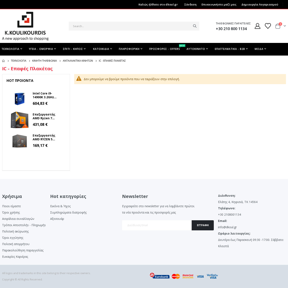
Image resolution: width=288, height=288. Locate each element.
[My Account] (257, 26)
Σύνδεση (190, 4)
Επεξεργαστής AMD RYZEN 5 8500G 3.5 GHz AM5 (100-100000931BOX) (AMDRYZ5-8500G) (47, 137)
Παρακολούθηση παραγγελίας (22, 250)
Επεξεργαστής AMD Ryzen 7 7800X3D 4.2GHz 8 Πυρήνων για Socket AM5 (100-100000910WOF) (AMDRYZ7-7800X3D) (46, 116)
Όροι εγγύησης (12, 238)
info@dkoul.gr (227, 227)
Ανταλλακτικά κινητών (78, 61)
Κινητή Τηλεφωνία (44, 61)
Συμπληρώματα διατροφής (68, 212)
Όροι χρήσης (11, 212)
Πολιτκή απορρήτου (16, 244)
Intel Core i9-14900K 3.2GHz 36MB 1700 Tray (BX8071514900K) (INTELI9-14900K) (45, 95)
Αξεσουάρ (57, 219)
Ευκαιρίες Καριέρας (15, 257)
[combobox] (134, 26)
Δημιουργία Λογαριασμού (259, 4)
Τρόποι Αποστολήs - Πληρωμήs (24, 225)
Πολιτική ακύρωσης (15, 231)
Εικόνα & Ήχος (60, 206)
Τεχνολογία (18, 61)
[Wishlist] (267, 26)
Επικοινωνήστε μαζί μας (219, 4)
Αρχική (3, 60)
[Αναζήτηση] (195, 26)
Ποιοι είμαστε (11, 206)
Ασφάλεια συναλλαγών (18, 219)
